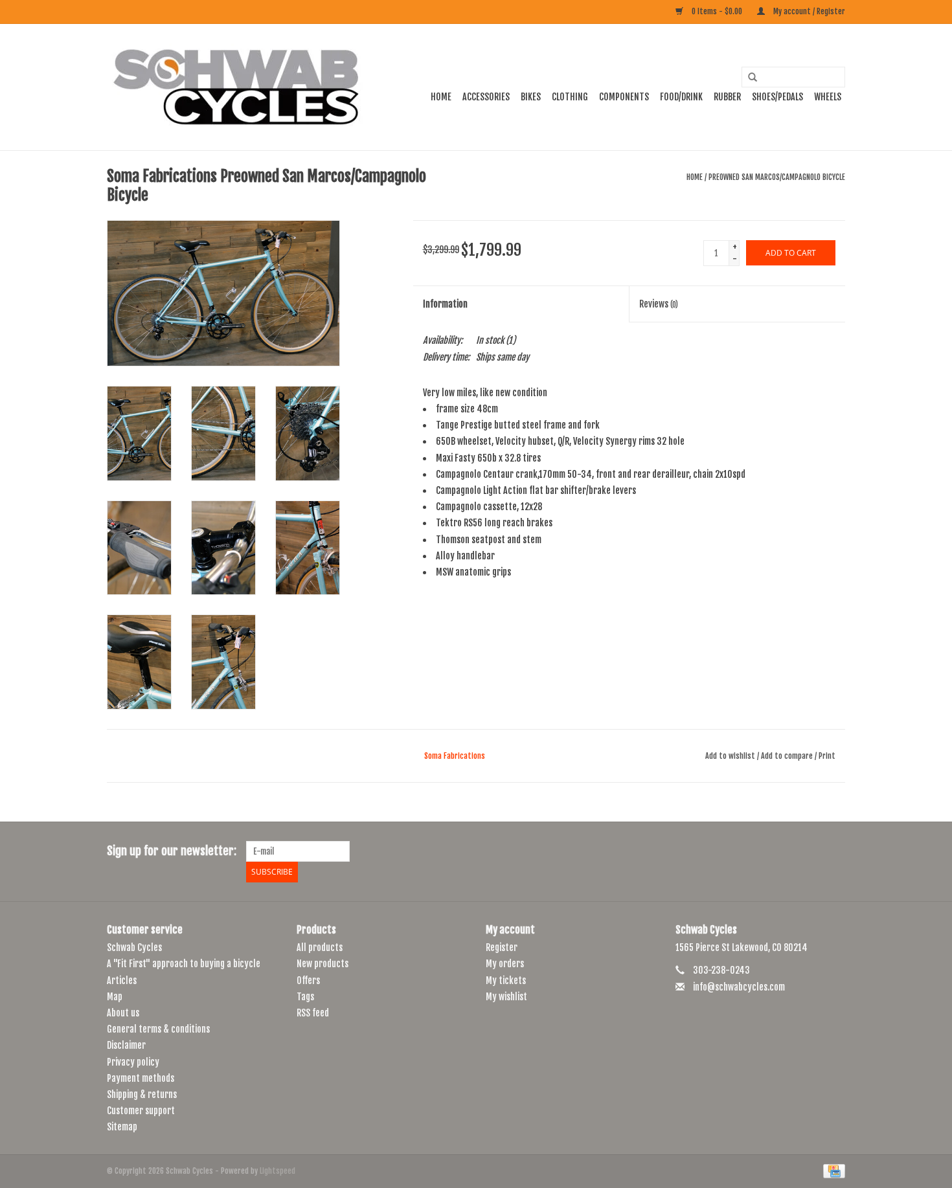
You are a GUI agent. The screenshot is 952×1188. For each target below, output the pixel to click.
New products (322, 963)
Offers (308, 980)
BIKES (531, 96)
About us (123, 1012)
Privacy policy (133, 1062)
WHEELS (827, 96)
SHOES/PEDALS (777, 96)
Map (114, 996)
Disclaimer (126, 1045)
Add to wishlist (730, 756)
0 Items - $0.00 (717, 11)
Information (445, 303)
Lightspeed (277, 1171)
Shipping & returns (142, 1094)
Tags (305, 996)
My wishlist (506, 996)
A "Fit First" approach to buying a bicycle (183, 963)
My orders (505, 963)
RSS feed (313, 1012)
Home (441, 96)
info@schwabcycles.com (739, 986)
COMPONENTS (624, 96)
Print (827, 756)
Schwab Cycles (134, 947)
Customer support (141, 1110)
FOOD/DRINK (681, 96)
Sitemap (122, 1126)
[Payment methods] (832, 1171)
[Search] (748, 78)
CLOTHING (570, 96)
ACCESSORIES (486, 96)
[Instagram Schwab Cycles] (834, 851)
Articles (122, 980)
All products (320, 947)
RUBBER (727, 96)
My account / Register (808, 11)
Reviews (658, 303)
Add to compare (788, 756)
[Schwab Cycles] (236, 87)
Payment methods (140, 1078)
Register (501, 947)
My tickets (506, 980)
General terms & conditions (158, 1029)
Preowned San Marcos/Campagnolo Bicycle (776, 177)
